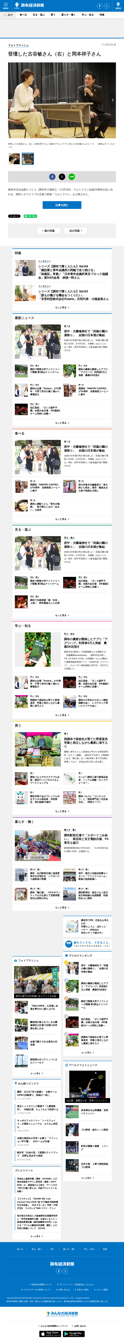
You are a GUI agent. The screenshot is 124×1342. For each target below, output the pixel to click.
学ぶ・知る (88, 14)
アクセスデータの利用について (36, 1289)
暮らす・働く (68, 14)
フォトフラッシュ (18, 45)
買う (53, 14)
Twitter (106, 6)
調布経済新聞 (29, 5)
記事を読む (62, 205)
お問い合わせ (64, 1289)
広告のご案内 (82, 1289)
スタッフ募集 (102, 1289)
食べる (23, 14)
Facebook (99, 6)
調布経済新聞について (42, 1284)
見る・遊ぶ (39, 14)
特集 (102, 14)
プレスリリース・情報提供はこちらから (76, 1284)
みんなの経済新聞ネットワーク (62, 1314)
